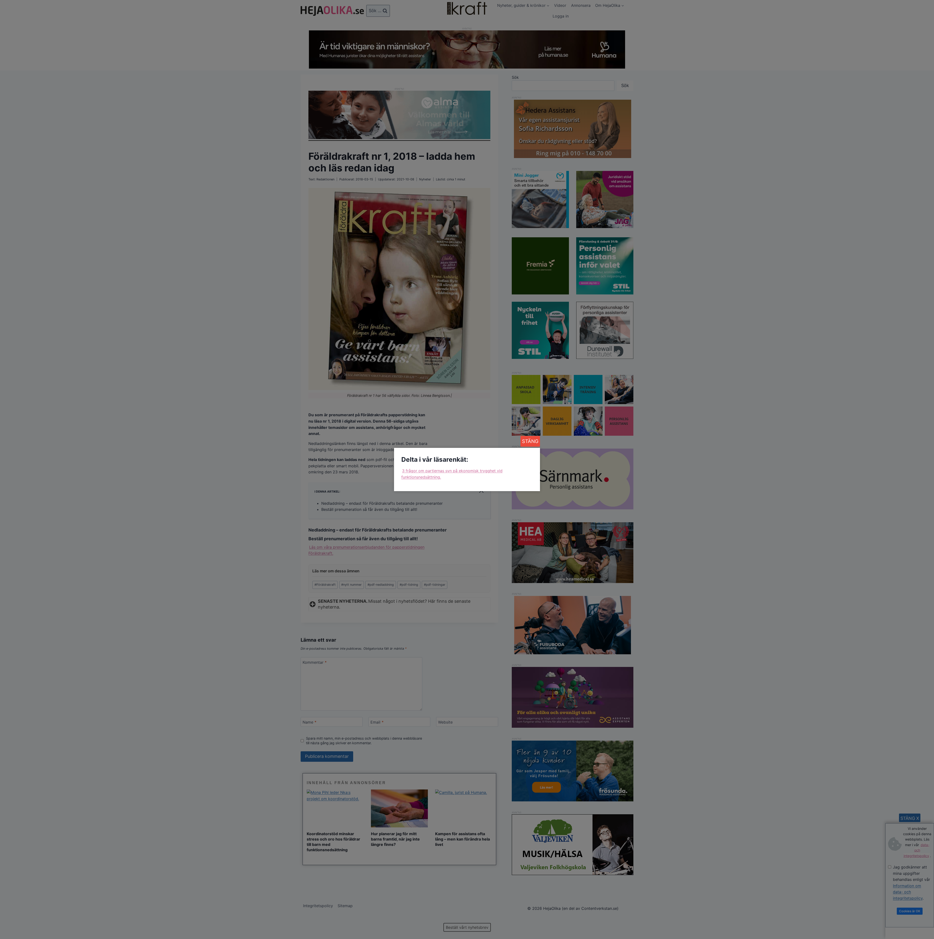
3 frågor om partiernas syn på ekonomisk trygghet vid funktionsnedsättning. (452, 473)
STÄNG (530, 441)
